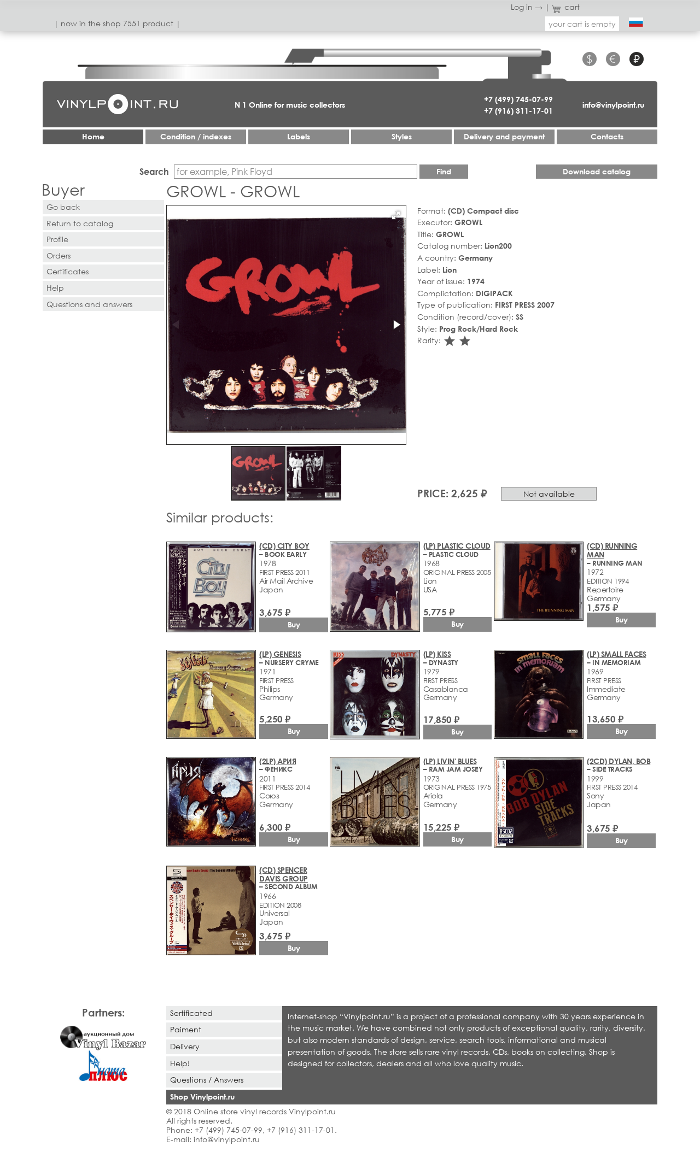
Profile (57, 239)
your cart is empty (582, 23)
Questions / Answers (206, 1079)
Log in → (526, 6)
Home (93, 136)
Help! (180, 1063)
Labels (298, 136)
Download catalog (597, 171)
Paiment (185, 1029)
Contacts (607, 136)
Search (154, 171)
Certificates (67, 271)
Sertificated (191, 1013)
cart (572, 6)
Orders (58, 255)
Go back (63, 206)
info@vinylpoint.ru (613, 104)
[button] (396, 215)
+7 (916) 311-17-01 (518, 110)
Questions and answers (89, 304)
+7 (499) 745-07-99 (518, 99)
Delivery (185, 1046)
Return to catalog (79, 223)
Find (443, 171)
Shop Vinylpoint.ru (202, 1096)
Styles (402, 136)
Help (55, 287)
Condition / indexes (195, 136)
